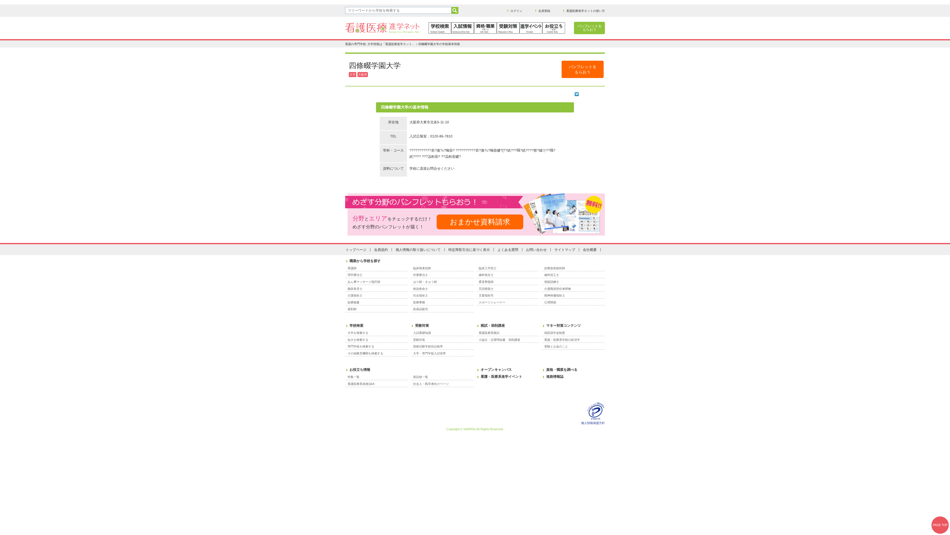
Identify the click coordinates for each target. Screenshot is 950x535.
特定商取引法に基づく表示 (469, 249)
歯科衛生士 (486, 275)
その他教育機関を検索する (365, 353)
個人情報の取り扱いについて (418, 249)
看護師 (352, 268)
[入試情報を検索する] (462, 28)
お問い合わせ (536, 249)
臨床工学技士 (488, 268)
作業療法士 (420, 275)
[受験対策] (508, 28)
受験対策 (422, 325)
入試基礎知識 (422, 333)
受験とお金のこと (556, 346)
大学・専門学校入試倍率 (429, 353)
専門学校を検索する (361, 346)
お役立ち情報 (360, 370)
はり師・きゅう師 (425, 282)
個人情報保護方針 (593, 423)
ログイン (516, 10)
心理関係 (550, 302)
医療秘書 (353, 302)
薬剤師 (352, 309)
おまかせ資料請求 (480, 222)
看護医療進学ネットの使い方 (585, 10)
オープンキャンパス (496, 370)
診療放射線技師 (554, 268)
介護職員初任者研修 (557, 289)
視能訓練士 (551, 282)
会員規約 (381, 249)
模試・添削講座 (493, 325)
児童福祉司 (486, 295)
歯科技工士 (551, 275)
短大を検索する (358, 340)
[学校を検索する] (439, 28)
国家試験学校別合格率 (428, 346)
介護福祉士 (355, 295)
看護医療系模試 (489, 333)
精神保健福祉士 (554, 295)
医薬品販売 (420, 309)
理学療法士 (355, 275)
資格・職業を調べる (561, 370)
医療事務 (419, 302)
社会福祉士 (420, 295)
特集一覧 (353, 377)
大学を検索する (358, 333)
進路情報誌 (555, 376)
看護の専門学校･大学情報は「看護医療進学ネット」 (380, 44)
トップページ (356, 249)
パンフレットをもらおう (589, 27)
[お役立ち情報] (553, 28)
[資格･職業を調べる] (485, 28)
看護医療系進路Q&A (361, 384)
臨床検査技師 (422, 268)
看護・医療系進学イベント (501, 376)
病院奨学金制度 (554, 333)
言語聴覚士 (486, 289)
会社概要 (590, 249)
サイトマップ (564, 249)
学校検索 (356, 325)
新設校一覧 (420, 377)
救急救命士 (420, 289)
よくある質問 (508, 249)
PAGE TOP (940, 525)
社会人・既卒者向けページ (431, 384)
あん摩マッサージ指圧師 (364, 282)
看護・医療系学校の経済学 (562, 340)
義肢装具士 (355, 289)
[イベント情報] (531, 28)
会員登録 (544, 10)
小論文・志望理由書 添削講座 (499, 340)
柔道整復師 (486, 282)
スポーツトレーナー (492, 302)
